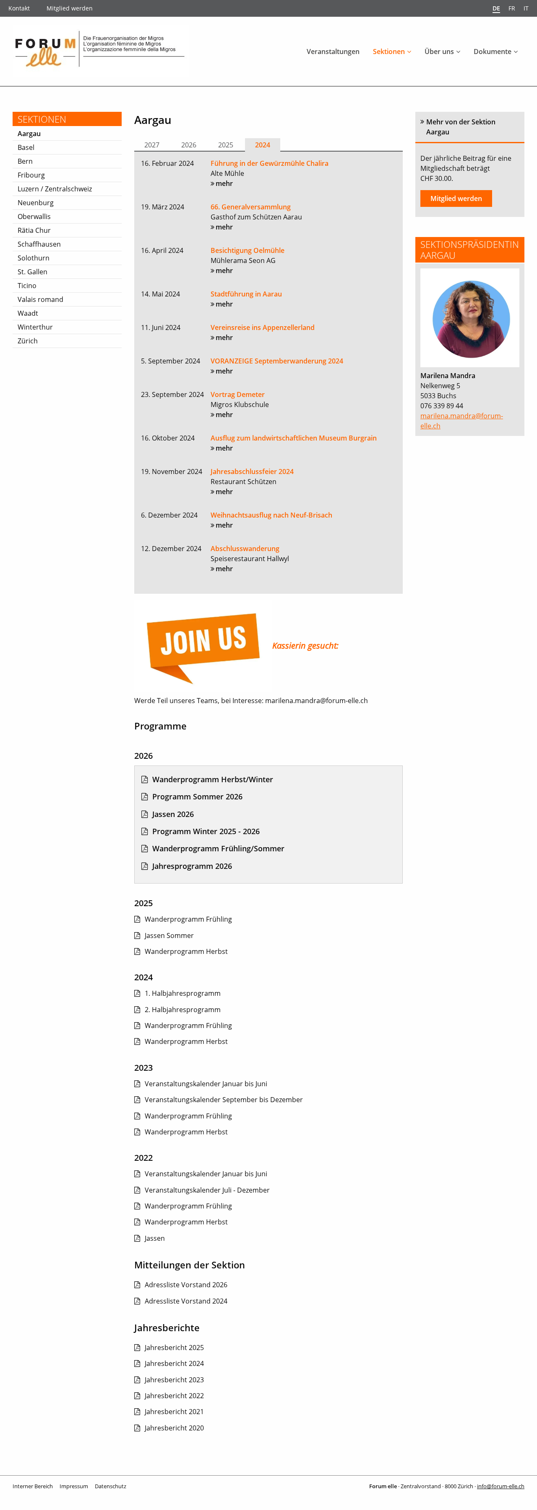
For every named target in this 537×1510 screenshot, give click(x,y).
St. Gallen (32, 271)
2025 (225, 144)
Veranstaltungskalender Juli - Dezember (207, 1190)
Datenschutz (110, 1486)
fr (511, 8)
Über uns (439, 51)
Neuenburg (36, 202)
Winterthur (35, 327)
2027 (151, 144)
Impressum (74, 1486)
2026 (188, 144)
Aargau (29, 133)
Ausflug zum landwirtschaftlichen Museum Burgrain (294, 438)
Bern (25, 161)
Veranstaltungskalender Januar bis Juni (206, 1083)
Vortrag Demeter (238, 394)
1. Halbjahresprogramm (183, 993)
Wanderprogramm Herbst (186, 951)
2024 (262, 144)
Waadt (28, 313)
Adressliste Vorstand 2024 (186, 1301)
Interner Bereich (33, 1486)
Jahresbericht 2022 (174, 1395)
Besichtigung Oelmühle (247, 250)
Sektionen (389, 51)
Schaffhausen (39, 244)
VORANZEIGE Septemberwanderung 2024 (277, 361)
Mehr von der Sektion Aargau (460, 127)
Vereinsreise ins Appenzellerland (263, 327)
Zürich (28, 340)
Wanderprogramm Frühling (188, 919)
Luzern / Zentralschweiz (55, 188)
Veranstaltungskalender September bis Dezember (224, 1099)
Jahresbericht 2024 (174, 1363)
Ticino (27, 285)
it (526, 8)
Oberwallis (34, 216)
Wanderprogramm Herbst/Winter (212, 779)
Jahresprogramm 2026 (192, 866)
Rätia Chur (34, 230)
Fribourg (31, 175)
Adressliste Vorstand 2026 (186, 1284)
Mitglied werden (70, 8)
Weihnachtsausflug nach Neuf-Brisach (271, 515)
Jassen (155, 1238)
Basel (26, 147)
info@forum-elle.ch (500, 1486)
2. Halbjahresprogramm (183, 1009)
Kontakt (19, 8)
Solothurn (34, 258)
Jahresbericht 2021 (174, 1411)
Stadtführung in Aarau (246, 294)
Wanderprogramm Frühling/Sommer (218, 848)
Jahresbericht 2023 (174, 1379)
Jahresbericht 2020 (174, 1428)
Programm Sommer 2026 (197, 796)
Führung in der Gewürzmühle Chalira (269, 163)
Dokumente (492, 51)
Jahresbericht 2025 (174, 1347)
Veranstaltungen (333, 51)
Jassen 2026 (173, 814)
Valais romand (40, 299)
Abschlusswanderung (245, 548)
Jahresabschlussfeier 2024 (252, 471)
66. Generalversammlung (251, 206)
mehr (224, 183)
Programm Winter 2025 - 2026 (206, 831)
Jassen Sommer (169, 935)
